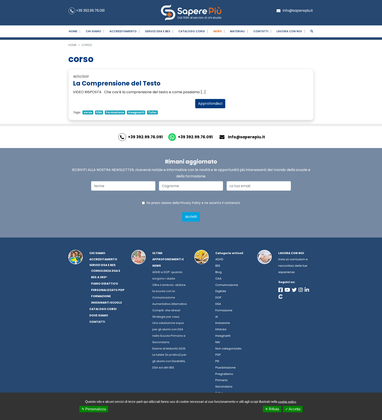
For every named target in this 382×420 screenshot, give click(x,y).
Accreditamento (123, 31)
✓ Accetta (292, 409)
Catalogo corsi (191, 31)
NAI (217, 342)
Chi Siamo (97, 253)
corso (88, 112)
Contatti (260, 31)
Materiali (237, 31)
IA (216, 317)
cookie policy (287, 401)
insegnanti (136, 112)
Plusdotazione (225, 367)
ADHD (219, 259)
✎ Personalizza (94, 409)
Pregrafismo (224, 374)
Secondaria (223, 386)
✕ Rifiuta (272, 409)
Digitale (220, 291)
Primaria (221, 380)
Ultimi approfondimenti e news (168, 259)
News (217, 31)
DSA (99, 112)
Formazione (115, 112)
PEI (217, 361)
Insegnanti (222, 336)
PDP (218, 355)
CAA (218, 278)
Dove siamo (98, 315)
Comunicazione (226, 285)
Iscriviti (191, 216)
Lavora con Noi (289, 31)
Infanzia (220, 329)
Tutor (152, 112)
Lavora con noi (291, 253)
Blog (218, 272)
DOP (218, 297)
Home (73, 31)
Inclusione (222, 323)
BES (217, 266)
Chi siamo (93, 31)
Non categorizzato (228, 348)
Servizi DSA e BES (157, 31)
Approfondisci (210, 103)
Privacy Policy (190, 203)
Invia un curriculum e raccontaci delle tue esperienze (293, 265)
